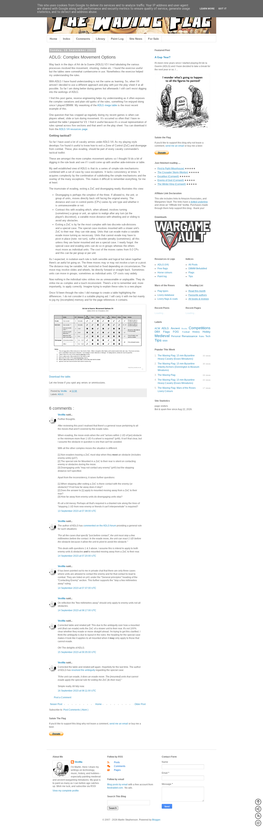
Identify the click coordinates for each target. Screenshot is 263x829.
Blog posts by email (117, 784)
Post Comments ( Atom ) (75, 709)
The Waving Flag (166, 375)
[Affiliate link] (182, 250)
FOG (176, 331)
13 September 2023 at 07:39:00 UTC (77, 511)
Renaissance (190, 336)
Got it (222, 8)
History (196, 332)
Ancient (175, 328)
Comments (83, 38)
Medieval (162, 336)
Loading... (160, 313)
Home (53, 38)
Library (100, 38)
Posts (117, 762)
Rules (201, 336)
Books (184, 328)
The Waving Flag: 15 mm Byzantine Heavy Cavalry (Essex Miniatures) (176, 357)
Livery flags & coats (167, 299)
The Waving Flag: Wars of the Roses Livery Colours (177, 390)
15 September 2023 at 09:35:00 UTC (77, 652)
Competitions (199, 328)
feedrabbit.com (115, 787)
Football (185, 332)
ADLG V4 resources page (73, 129)
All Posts (193, 264)
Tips (190, 276)
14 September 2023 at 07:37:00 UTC (77, 588)
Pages (117, 770)
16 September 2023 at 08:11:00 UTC (77, 690)
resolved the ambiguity (83, 670)
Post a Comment (62, 697)
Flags (191, 272)
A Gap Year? (163, 57)
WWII (165, 341)
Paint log (162, 276)
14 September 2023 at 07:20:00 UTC (77, 556)
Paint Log (117, 38)
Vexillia (62, 414)
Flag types (162, 291)
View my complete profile (66, 790)
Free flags (162, 268)
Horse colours (164, 272)
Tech (207, 336)
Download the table (59, 376)
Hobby (206, 331)
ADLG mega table (107, 105)
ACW (157, 328)
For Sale (153, 38)
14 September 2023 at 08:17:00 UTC (77, 610)
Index (66, 38)
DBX (157, 331)
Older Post (140, 704)
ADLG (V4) (163, 264)
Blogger (156, 819)
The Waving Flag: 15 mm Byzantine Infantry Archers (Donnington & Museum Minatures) (178, 367)
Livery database (165, 295)
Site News (135, 38)
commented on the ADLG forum (99, 525)
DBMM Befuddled (197, 268)
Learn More (207, 8)
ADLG (61, 394)
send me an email (118, 723)
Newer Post (56, 704)
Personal (176, 336)
